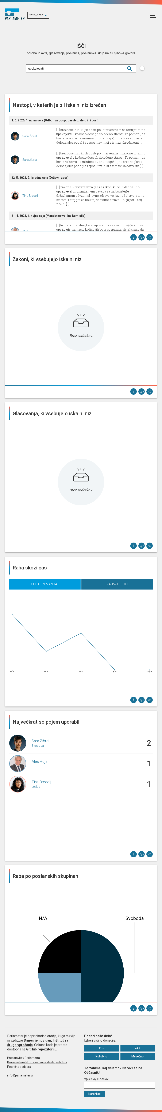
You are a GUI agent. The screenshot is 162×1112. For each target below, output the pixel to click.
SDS (34, 766)
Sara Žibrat (29, 136)
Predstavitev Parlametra (23, 1058)
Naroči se (94, 1094)
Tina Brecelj (30, 195)
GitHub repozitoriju (41, 1049)
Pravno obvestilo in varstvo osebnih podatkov (37, 1062)
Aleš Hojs (39, 761)
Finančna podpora (19, 1066)
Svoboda (38, 745)
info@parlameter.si (20, 1075)
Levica (36, 786)
